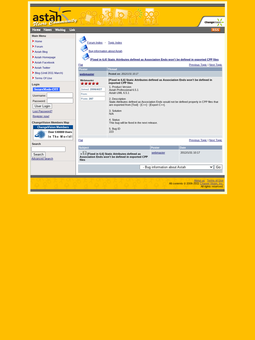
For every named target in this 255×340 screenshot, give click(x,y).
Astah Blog (41, 51)
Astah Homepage (45, 57)
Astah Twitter (42, 67)
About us (199, 180)
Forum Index (95, 42)
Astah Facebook (44, 62)
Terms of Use (215, 180)
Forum (38, 46)
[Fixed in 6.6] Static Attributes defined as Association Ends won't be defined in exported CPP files (154, 59)
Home (38, 41)
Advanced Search (42, 158)
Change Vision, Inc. (211, 183)
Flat (80, 64)
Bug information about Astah (105, 51)
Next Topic (215, 64)
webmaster (87, 74)
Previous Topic (198, 64)
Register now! (41, 116)
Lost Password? (42, 111)
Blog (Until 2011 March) (48, 72)
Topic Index (115, 42)
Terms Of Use (43, 78)
